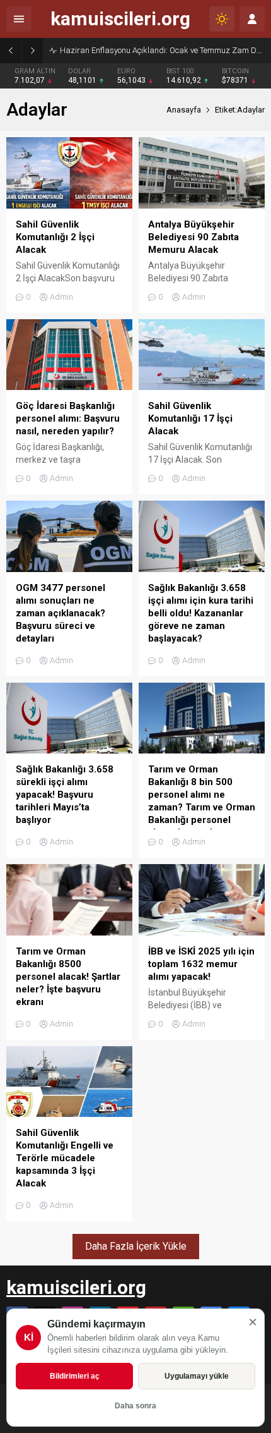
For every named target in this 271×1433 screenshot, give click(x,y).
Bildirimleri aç (75, 1376)
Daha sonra (135, 1405)
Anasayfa (183, 109)
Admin (61, 297)
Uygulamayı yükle (196, 1376)
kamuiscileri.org (120, 18)
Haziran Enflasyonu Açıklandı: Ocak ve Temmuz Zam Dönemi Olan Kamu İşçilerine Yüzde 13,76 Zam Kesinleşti (162, 50)
